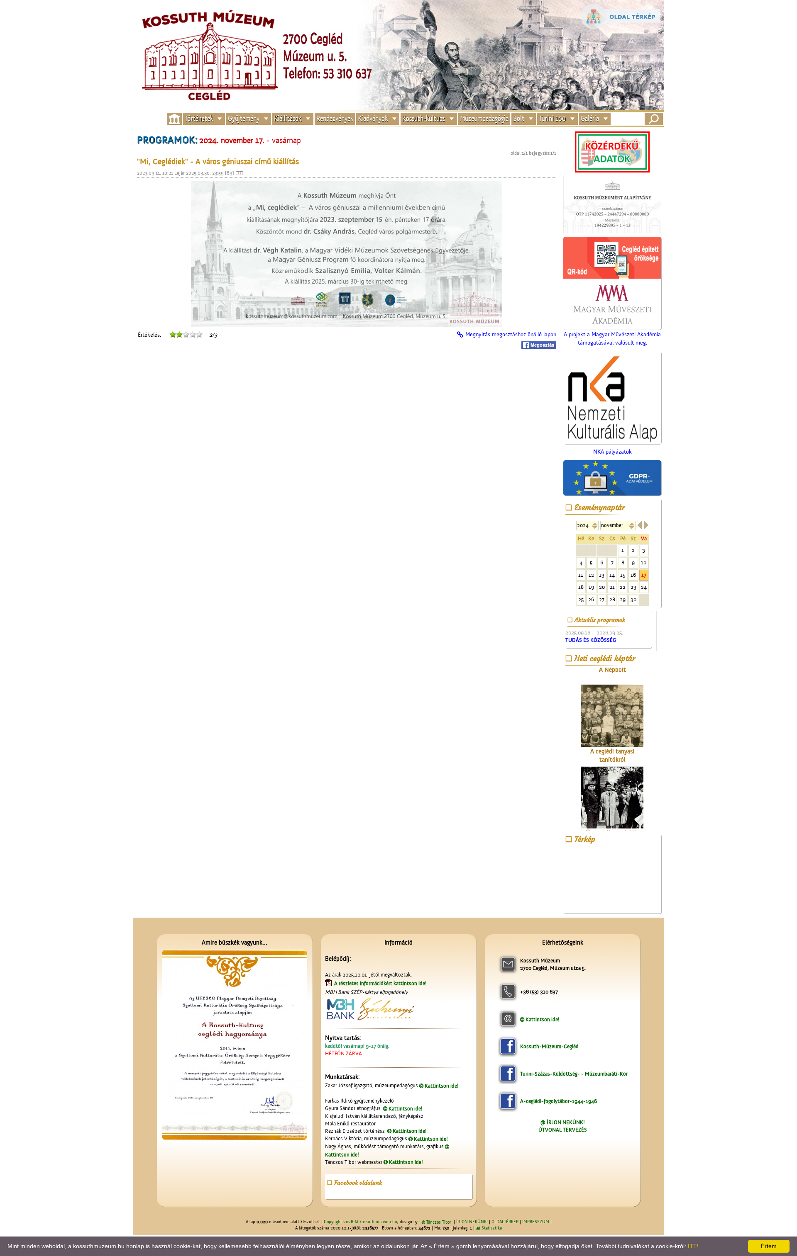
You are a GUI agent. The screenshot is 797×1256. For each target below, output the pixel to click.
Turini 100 (552, 119)
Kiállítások (287, 119)
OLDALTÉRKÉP (504, 1222)
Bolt (518, 119)
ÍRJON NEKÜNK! (472, 1222)
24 (644, 587)
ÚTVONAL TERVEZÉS (562, 1130)
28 (612, 599)
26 (591, 599)
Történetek (199, 119)
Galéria (590, 119)
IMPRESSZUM (535, 1222)
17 (643, 575)
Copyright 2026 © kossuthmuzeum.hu (360, 1222)
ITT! (693, 1246)
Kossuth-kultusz (423, 119)
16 (633, 575)
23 (633, 587)
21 (612, 587)
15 (622, 575)
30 (633, 599)
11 (580, 575)
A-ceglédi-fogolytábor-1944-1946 (558, 1101)
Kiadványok (373, 119)
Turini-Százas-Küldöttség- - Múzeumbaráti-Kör (574, 1074)
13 (601, 575)
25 (581, 599)
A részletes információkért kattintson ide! (381, 983)
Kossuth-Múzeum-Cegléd (549, 1046)
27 (601, 599)
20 (602, 587)
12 (591, 575)
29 (623, 599)
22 (623, 587)
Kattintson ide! (442, 1086)
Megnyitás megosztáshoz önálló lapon (510, 334)
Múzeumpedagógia (484, 119)
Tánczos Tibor (438, 1222)
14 (612, 575)
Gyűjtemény (243, 119)
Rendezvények (334, 119)
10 (643, 562)
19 (591, 587)
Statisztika (491, 1228)
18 (581, 587)
